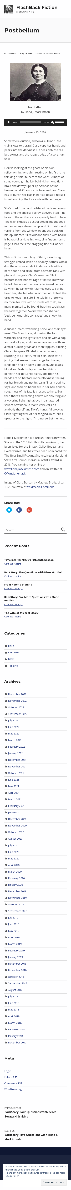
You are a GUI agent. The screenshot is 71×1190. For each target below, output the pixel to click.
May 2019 (13, 930)
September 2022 (17, 713)
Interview (13, 652)
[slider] (60, 122)
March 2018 (15, 1022)
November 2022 (17, 700)
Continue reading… (13, 563)
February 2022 (16, 746)
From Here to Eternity (18, 584)
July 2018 (13, 996)
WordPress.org (13, 1089)
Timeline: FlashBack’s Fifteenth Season (29, 560)
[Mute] (52, 122)
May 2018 (13, 1009)
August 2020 (15, 838)
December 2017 (17, 1042)
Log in (7, 1071)
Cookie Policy (12, 1175)
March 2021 (15, 799)
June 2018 (13, 1003)
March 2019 (15, 944)
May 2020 (13, 858)
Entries (11, 1077)
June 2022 (13, 727)
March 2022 (15, 740)
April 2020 (13, 865)
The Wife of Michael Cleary (21, 613)
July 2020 (13, 845)
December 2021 (17, 759)
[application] (35, 122)
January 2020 (15, 884)
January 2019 (15, 957)
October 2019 (16, 904)
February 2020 (16, 878)
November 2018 (17, 970)
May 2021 (13, 786)
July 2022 (13, 720)
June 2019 (13, 924)
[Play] (9, 122)
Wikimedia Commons (40, 487)
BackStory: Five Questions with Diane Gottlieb (33, 572)
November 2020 (17, 825)
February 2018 (16, 1029)
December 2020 (17, 819)
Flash (57, 53)
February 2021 (16, 805)
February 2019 (16, 950)
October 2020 (16, 832)
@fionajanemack (15, 473)
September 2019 (17, 911)
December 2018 (17, 963)
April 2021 (13, 792)
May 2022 (13, 733)
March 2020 (15, 871)
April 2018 (13, 1016)
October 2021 (16, 773)
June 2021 (13, 779)
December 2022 (17, 694)
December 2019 (17, 891)
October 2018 (16, 976)
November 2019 (17, 897)
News (11, 659)
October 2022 (16, 707)
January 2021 (15, 812)
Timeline (13, 665)
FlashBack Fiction (37, 7)
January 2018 (15, 1036)
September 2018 (17, 983)
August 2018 (15, 989)
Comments (13, 1083)
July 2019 (13, 917)
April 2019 (13, 937)
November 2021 (17, 766)
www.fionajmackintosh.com (21, 469)
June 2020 (13, 852)
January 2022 (15, 753)
